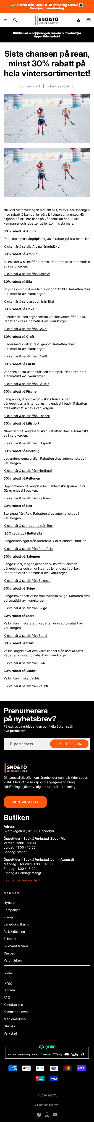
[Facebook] (39, 1114)
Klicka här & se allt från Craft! (25, 356)
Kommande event (17, 1012)
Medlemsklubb (15, 1019)
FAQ (7, 997)
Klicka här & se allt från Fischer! (27, 416)
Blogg (8, 983)
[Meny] (5, 20)
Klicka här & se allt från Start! (25, 635)
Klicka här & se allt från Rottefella (28, 549)
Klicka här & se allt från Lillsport (27, 443)
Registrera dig (69, 744)
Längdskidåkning (16, 924)
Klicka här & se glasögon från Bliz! (29, 301)
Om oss (9, 953)
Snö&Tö (52, 1095)
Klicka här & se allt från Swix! (25, 663)
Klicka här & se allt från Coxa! (25, 329)
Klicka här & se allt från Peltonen (28, 498)
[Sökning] (15, 20)
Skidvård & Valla (16, 946)
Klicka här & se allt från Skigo (25, 608)
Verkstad (10, 1033)
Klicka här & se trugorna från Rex (28, 525)
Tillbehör (10, 939)
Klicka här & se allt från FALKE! (26, 384)
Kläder (8, 917)
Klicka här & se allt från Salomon (27, 580)
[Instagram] (47, 1114)
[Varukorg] (89, 20)
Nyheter (10, 902)
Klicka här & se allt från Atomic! (27, 274)
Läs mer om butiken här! (22, 880)
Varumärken (13, 960)
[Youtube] (55, 1114)
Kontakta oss (25, 802)
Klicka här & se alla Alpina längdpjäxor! (32, 246)
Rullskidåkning (14, 931)
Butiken (9, 990)
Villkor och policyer (47, 1104)
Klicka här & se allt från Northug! (28, 470)
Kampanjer (12, 910)
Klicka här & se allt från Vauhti (26, 686)
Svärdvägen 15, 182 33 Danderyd (29, 831)
